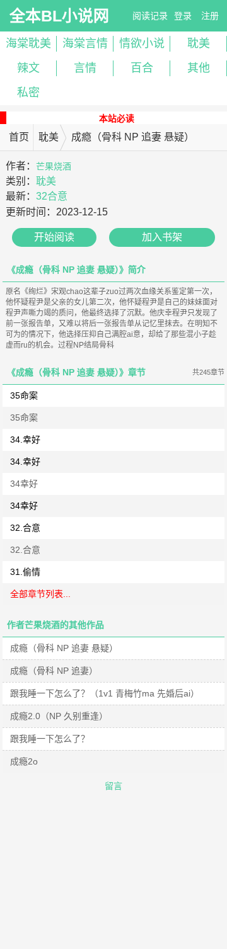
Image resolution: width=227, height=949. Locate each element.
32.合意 (25, 528)
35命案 (24, 395)
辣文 (28, 68)
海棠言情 (85, 43)
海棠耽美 (28, 43)
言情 (85, 68)
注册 (210, 16)
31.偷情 (25, 572)
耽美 (198, 43)
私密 (28, 92)
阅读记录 (150, 16)
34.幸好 (25, 440)
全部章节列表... (40, 594)
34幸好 (24, 484)
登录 (183, 16)
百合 (142, 68)
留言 (113, 786)
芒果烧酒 (53, 166)
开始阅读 (54, 237)
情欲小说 (142, 43)
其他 (198, 68)
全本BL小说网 (59, 16)
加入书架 (162, 237)
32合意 (51, 196)
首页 (19, 137)
